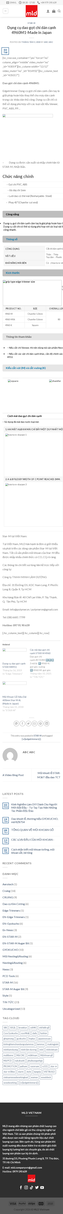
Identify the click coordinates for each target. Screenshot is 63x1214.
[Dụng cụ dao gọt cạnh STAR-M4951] (15, 655)
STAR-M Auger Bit (13, 989)
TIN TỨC (8, 1002)
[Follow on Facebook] (21, 1188)
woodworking (10, 1082)
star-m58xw (9, 1071)
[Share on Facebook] (22, 723)
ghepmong (9, 1038)
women (34, 1077)
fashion (43, 1033)
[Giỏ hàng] (53, 11)
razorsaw (34, 1066)
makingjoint (52, 1044)
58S (5, 1027)
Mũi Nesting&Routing (15, 956)
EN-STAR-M (10, 936)
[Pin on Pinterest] (40, 723)
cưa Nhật (25, 1033)
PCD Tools (9, 976)
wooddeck (46, 1077)
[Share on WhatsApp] (16, 723)
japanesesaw (44, 1038)
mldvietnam (52, 1049)
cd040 (33, 1027)
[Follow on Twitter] (37, 1188)
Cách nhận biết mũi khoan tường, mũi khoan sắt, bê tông (32, 851)
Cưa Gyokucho (11, 1033)
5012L (13, 1027)
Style (5, 995)
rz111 (45, 1066)
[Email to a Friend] (34, 723)
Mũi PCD (8, 1060)
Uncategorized (11, 1008)
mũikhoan (32, 1055)
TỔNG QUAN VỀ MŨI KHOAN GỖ (32, 829)
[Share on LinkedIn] (46, 723)
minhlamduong (11, 1049)
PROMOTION (10, 1066)
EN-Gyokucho (11, 923)
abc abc (48, 42)
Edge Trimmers (11, 910)
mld (41, 1049)
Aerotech (8, 884)
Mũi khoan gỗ (46, 1055)
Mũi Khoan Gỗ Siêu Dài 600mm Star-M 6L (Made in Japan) (14, 700)
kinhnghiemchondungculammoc (19, 1044)
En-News (8, 930)
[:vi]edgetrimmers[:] (31, 739)
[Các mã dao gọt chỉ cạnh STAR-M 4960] (43, 663)
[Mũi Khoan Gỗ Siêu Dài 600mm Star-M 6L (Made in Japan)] (15, 688)
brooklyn (23, 1027)
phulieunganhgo (35, 1060)
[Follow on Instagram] (26, 1188)
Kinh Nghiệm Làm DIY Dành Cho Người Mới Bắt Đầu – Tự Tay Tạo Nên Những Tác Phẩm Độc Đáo (34, 807)
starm (21, 1071)
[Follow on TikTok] (31, 1188)
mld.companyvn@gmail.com (26, 1167)
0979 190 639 (19, 1171)
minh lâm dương (28, 1049)
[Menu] (5, 11)
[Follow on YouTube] (42, 1188)
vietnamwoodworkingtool (16, 1077)
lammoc (40, 1044)
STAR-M (31, 23)
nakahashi (20, 1060)
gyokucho (21, 1038)
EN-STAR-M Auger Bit (16, 943)
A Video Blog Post (13, 775)
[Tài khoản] (48, 11)
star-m (54, 1066)
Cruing (6, 890)
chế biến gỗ (44, 1027)
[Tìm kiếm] (59, 11)
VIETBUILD (49, 1071)
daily (34, 1033)
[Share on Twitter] (28, 723)
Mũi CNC (20, 1055)
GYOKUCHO (10, 949)
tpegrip (37, 1071)
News (6, 969)
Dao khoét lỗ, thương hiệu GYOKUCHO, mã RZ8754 (34, 820)
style (29, 1071)
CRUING (8, 897)
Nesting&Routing (13, 962)
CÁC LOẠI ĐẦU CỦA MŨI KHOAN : (32, 839)
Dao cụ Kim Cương (14, 903)
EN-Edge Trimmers (14, 917)
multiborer (8, 1055)
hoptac (32, 1038)
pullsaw (23, 1066)
